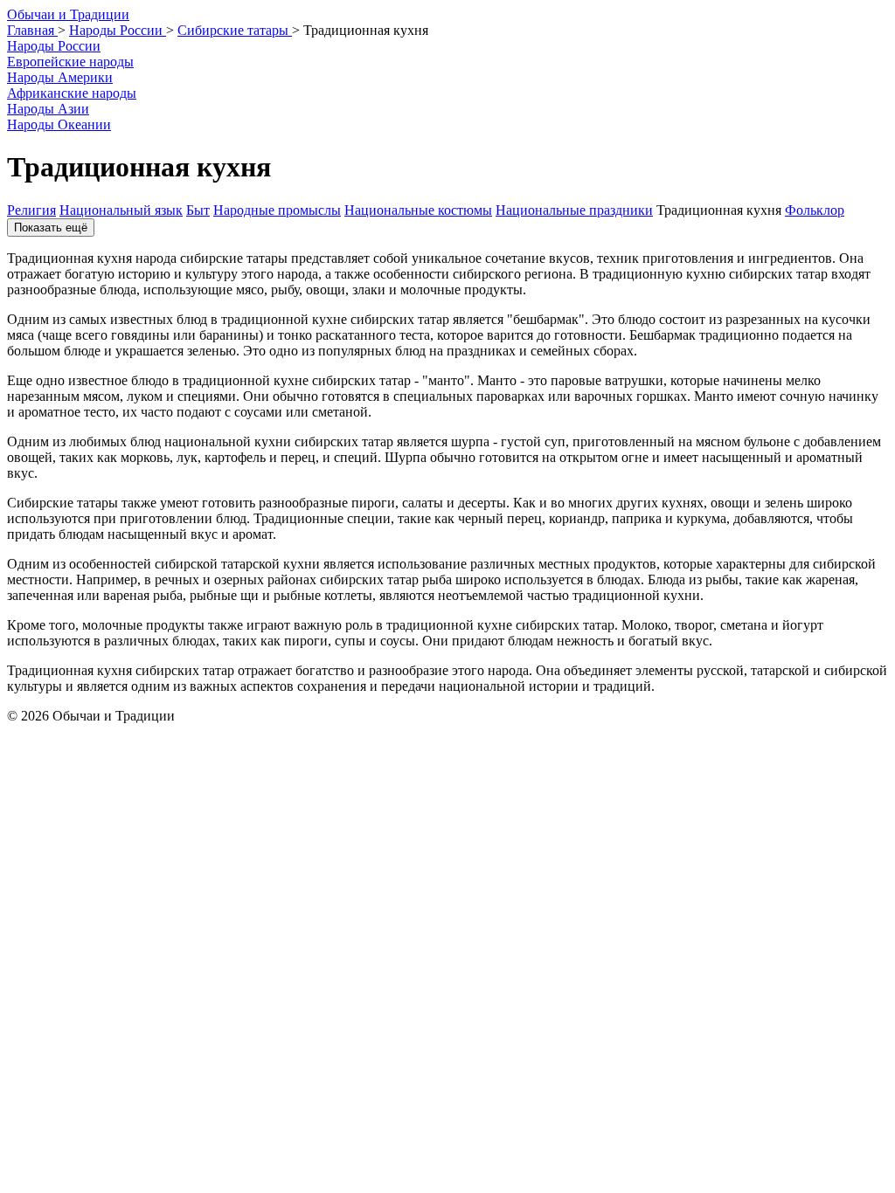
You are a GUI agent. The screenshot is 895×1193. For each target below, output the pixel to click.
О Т (68, 14)
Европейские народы (70, 61)
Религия (31, 210)
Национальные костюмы (418, 210)
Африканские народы (71, 93)
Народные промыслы (277, 210)
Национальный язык (121, 210)
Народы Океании (59, 124)
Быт (198, 210)
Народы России (54, 45)
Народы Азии (48, 108)
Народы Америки (60, 77)
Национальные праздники (574, 210)
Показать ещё (50, 227)
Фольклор (814, 210)
